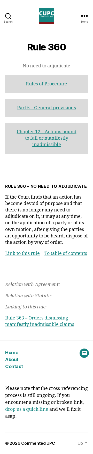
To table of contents (65, 253)
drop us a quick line (26, 409)
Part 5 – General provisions (46, 108)
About (11, 359)
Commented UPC (38, 443)
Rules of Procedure (46, 84)
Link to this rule (22, 253)
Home (11, 352)
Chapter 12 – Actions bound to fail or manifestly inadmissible (46, 138)
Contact (14, 366)
